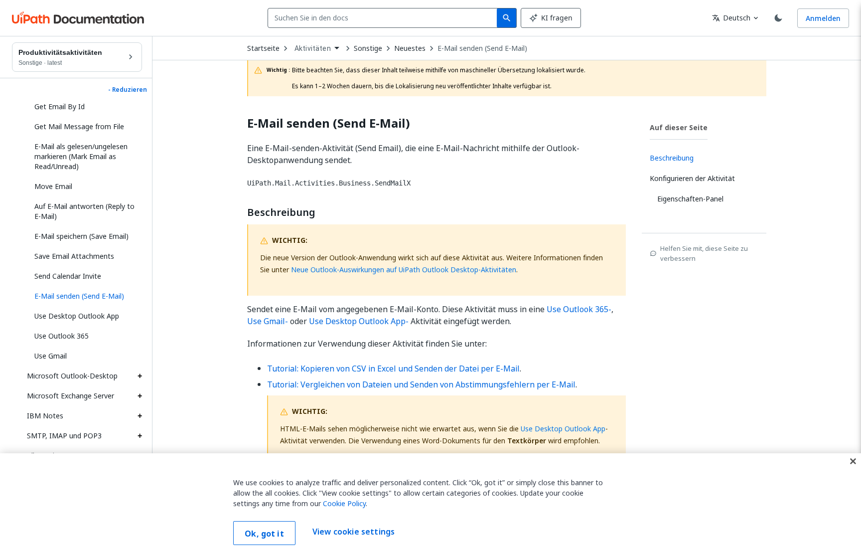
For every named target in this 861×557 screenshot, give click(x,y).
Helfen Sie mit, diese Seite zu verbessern (704, 253)
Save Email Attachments (74, 256)
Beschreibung (281, 212)
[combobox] (384, 18)
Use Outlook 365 (61, 336)
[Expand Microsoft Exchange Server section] (139, 395)
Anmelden (823, 18)
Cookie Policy (344, 503)
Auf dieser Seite (679, 127)
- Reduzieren (127, 89)
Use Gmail (50, 356)
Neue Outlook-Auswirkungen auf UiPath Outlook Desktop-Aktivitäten (403, 269)
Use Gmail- (267, 321)
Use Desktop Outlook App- (359, 321)
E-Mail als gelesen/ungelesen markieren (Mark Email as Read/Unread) (81, 156)
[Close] (853, 461)
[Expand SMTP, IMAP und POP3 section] (139, 435)
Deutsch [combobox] (731, 17)
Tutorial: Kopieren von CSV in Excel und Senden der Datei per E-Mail (393, 368)
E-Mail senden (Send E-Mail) (482, 48)
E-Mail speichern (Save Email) (81, 236)
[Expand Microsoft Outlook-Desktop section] (139, 375)
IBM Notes (45, 415)
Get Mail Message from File (79, 126)
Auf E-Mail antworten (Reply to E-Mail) (84, 211)
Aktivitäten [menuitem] (312, 48)
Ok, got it (264, 534)
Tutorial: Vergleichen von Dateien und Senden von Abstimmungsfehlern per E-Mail (421, 384)
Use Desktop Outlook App (76, 316)
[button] (84, 296)
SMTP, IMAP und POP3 (64, 435)
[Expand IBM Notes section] (139, 415)
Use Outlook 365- (579, 309)
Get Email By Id (59, 106)
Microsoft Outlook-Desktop (72, 376)
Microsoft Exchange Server (70, 395)
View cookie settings (353, 532)
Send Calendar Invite (67, 276)
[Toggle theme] (778, 18)
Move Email (53, 186)
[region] (430, 505)
